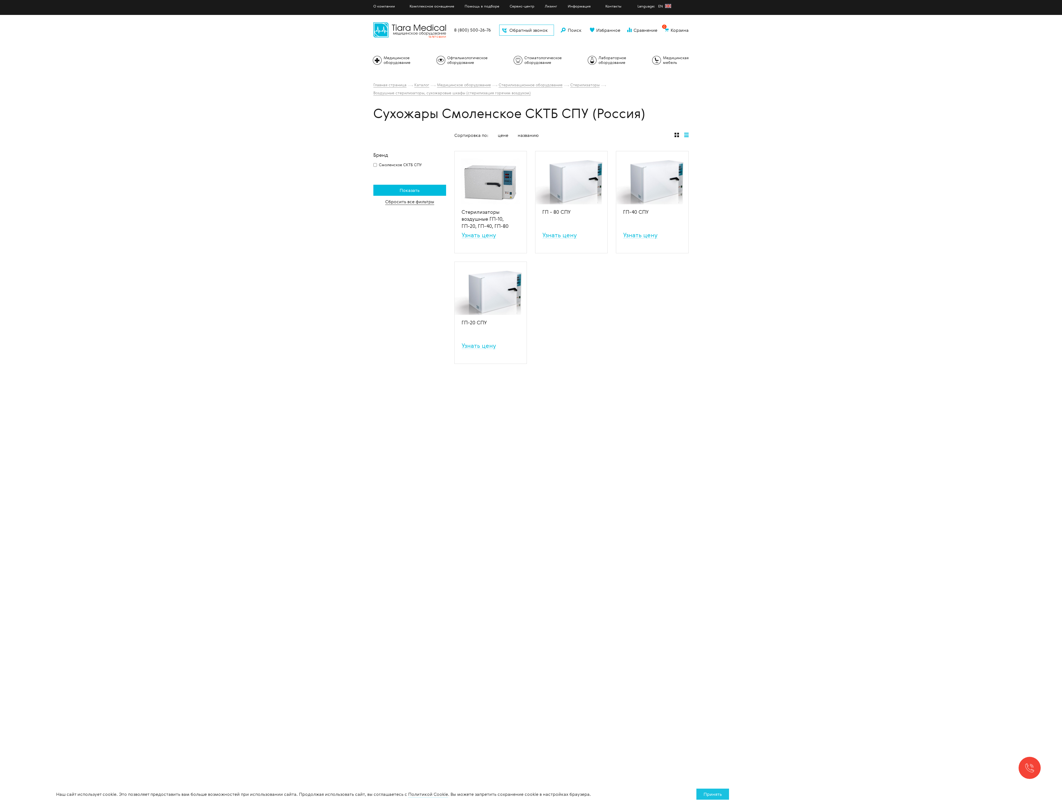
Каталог (421, 84)
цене (503, 135)
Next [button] (522, 178)
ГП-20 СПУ (474, 322)
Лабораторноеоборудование (612, 60)
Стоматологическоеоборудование (543, 60)
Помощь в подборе (482, 6)
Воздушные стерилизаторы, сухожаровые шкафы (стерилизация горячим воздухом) (452, 92)
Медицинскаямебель (676, 60)
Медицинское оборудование (464, 84)
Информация (579, 6)
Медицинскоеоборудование (397, 60)
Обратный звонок (528, 30)
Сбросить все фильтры (409, 202)
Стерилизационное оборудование (531, 84)
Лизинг (551, 6)
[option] (491, 177)
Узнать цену (479, 235)
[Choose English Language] (668, 6)
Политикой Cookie (428, 794)
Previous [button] (459, 178)
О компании (384, 6)
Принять (713, 794)
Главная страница (390, 84)
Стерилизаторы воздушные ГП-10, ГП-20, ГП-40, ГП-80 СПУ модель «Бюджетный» (485, 218)
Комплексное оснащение (432, 6)
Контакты (613, 6)
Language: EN (650, 6)
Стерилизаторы (585, 84)
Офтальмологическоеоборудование (467, 60)
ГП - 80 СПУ (556, 211)
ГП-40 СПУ (636, 211)
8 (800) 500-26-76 (472, 30)
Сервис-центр (522, 6)
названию (528, 135)
